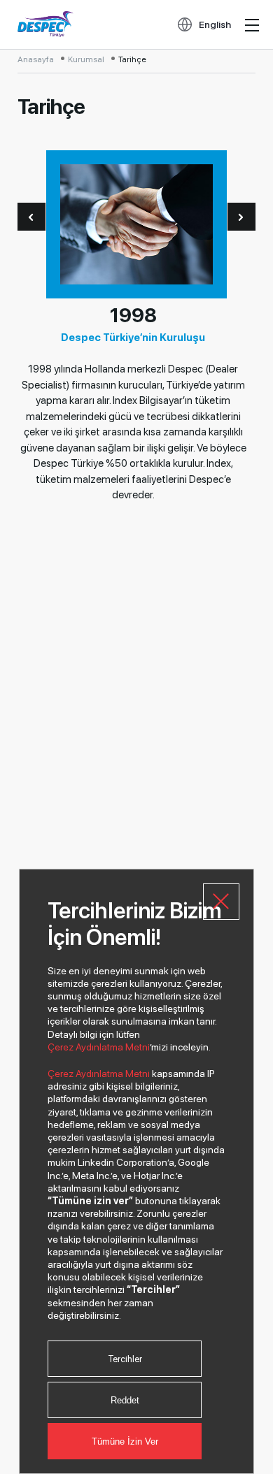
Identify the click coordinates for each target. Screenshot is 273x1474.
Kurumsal (86, 59)
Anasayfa (36, 59)
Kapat (221, 901)
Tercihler (125, 1359)
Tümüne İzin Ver (125, 1441)
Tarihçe (132, 59)
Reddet (125, 1400)
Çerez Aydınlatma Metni (99, 1047)
